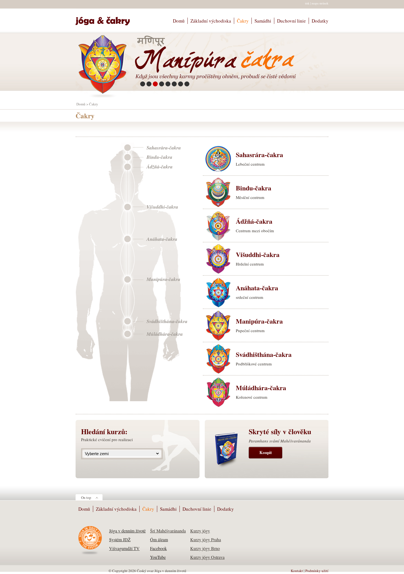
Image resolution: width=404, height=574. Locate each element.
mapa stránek (320, 3)
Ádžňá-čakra (159, 166)
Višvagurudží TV (124, 548)
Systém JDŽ (120, 539)
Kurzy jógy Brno (205, 548)
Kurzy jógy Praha (205, 539)
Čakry (243, 21)
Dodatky (320, 21)
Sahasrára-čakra (163, 147)
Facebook (158, 548)
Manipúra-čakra (163, 279)
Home (105, 19)
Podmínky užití (316, 570)
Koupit (265, 452)
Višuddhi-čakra (162, 207)
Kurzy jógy (200, 531)
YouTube (158, 557)
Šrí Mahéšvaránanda (168, 531)
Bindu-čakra (159, 157)
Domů (179, 21)
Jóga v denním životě (127, 531)
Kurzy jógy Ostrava (207, 557)
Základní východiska (210, 21)
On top (86, 497)
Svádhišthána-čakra (166, 321)
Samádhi (262, 21)
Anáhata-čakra (161, 239)
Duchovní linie (291, 21)
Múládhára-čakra (164, 334)
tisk (307, 3)
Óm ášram (159, 539)
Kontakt (297, 570)
